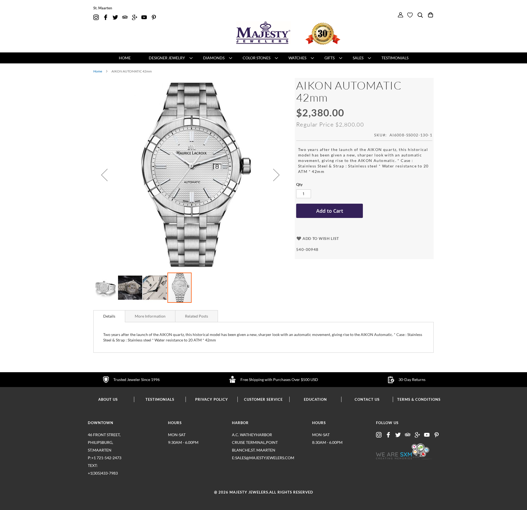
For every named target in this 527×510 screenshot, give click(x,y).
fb (105, 17)
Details (109, 316)
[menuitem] (124, 57)
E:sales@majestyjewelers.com (255, 457)
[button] (104, 175)
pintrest (153, 17)
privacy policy (211, 399)
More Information (150, 316)
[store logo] (263, 32)
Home (97, 71)
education (315, 399)
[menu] (263, 57)
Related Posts (196, 316)
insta (96, 17)
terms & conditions (419, 399)
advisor (125, 17)
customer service (263, 399)
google (134, 17)
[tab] (109, 316)
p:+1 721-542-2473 (104, 465)
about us (108, 399)
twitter (115, 17)
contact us (367, 399)
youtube (144, 17)
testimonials (159, 399)
